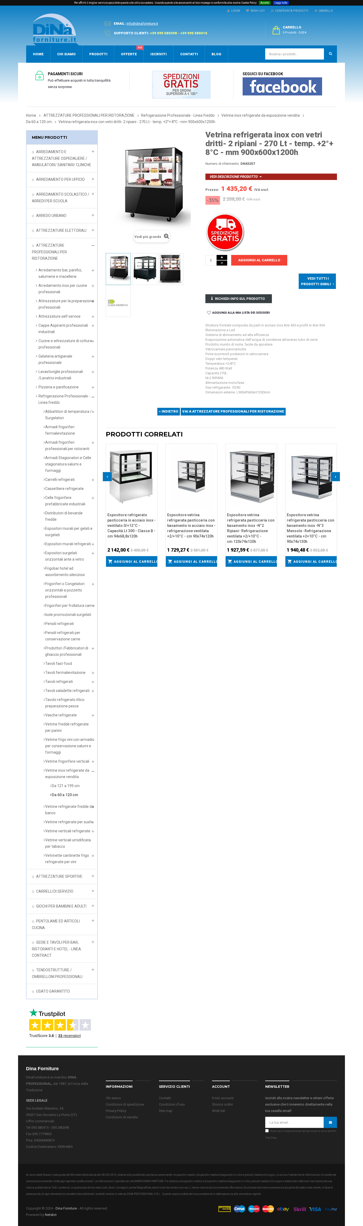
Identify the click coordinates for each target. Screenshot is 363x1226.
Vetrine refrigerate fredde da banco (69, 809)
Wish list (218, 1111)
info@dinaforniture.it (142, 24)
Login (235, 10)
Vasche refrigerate (61, 715)
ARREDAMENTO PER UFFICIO (60, 179)
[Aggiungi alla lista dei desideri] (153, 447)
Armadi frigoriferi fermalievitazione (60, 430)
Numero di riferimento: (222, 164)
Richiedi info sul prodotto (240, 299)
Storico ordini (222, 1104)
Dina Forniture (66, 1208)
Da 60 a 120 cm (65, 795)
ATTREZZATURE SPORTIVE (59, 876)
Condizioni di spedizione (125, 1104)
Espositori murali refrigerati (68, 544)
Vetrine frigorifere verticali (67, 761)
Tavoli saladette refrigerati (67, 690)
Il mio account (223, 1098)
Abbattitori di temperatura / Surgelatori (68, 414)
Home (31, 115)
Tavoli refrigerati (59, 681)
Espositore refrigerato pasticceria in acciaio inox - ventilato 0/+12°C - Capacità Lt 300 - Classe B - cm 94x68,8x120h (131, 525)
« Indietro (168, 411)
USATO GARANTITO (53, 991)
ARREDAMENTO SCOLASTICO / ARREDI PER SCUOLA (60, 197)
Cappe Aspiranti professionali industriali (63, 328)
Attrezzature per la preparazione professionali (66, 304)
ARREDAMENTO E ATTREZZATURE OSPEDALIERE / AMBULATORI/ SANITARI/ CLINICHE (61, 158)
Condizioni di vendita (122, 1117)
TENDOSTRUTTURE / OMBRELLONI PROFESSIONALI (57, 973)
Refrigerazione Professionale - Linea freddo (64, 399)
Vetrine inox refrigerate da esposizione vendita (67, 773)
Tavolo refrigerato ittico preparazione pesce (65, 703)
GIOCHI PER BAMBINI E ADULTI (61, 906)
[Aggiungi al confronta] (153, 454)
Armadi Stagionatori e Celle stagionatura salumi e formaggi (68, 464)
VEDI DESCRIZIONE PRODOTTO (233, 177)
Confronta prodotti (290, 10)
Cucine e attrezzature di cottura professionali (65, 344)
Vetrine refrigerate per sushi (68, 822)
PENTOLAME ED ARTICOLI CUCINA (56, 924)
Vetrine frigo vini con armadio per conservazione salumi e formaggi (69, 745)
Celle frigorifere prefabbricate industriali (65, 501)
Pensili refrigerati (59, 624)
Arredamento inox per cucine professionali (63, 288)
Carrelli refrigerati (60, 479)
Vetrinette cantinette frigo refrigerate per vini (67, 858)
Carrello (325, 10)
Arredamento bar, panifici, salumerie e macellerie (60, 273)
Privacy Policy (116, 1111)
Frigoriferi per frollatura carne (70, 605)
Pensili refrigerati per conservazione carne (62, 636)
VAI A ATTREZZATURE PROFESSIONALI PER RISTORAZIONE (233, 411)
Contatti (165, 1098)
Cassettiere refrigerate (64, 488)
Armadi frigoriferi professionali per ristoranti (67, 445)
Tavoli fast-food (58, 663)
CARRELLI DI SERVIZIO (54, 891)
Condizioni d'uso (172, 1104)
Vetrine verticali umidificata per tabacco (68, 843)
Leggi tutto (281, 2)
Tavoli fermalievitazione (65, 672)
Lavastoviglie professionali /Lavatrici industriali (61, 375)
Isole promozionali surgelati (68, 614)
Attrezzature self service (60, 316)
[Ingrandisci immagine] (153, 461)
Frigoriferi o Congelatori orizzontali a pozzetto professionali (65, 590)
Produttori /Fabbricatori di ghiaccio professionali (66, 651)
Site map (165, 1111)
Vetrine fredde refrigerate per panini (67, 727)
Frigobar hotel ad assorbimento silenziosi (65, 571)
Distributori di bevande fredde (64, 516)
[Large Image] (277, 1209)
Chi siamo (113, 1098)
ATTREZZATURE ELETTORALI (61, 230)
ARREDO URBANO (51, 215)
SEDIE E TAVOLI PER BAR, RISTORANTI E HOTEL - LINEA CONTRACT (56, 949)
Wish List (257, 10)
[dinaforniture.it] (56, 29)
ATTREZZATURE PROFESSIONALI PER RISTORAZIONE (49, 252)
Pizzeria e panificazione (59, 387)
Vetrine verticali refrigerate (67, 831)
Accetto (264, 2)
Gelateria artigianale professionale (55, 359)
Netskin (51, 1215)
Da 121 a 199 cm (66, 786)
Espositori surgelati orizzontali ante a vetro (64, 556)
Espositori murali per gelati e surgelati (68, 531)
